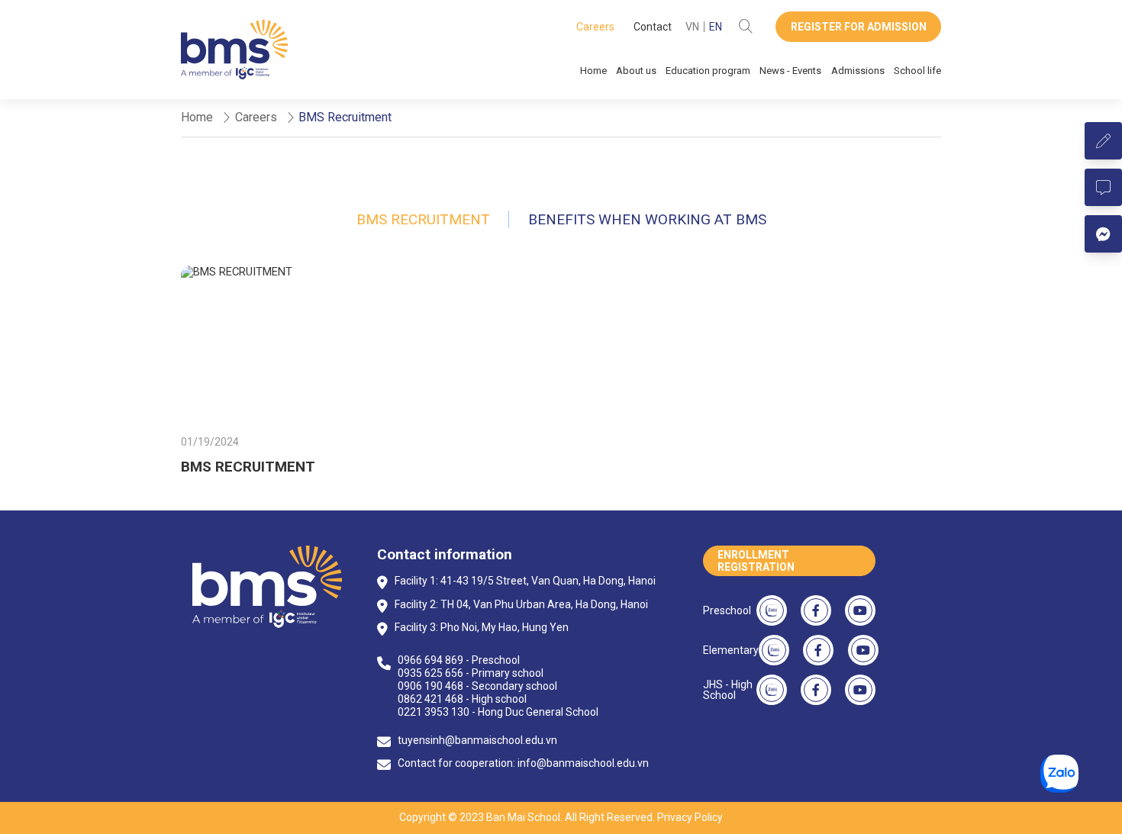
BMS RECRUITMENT (248, 466)
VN (692, 26)
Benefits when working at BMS (647, 219)
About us (636, 70)
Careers (595, 26)
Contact (653, 26)
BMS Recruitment (423, 219)
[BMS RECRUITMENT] (300, 345)
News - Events (790, 70)
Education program (708, 70)
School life (917, 70)
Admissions (858, 70)
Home (593, 70)
